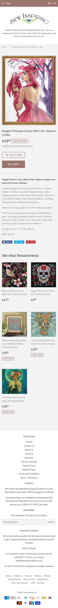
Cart (53, 3)
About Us (29, 450)
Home (4, 47)
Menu (8, 3)
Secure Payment (29, 462)
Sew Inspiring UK (30, 592)
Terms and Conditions (29, 474)
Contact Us (29, 446)
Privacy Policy (29, 466)
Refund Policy (29, 470)
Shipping (6, 146)
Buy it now (13, 164)
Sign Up (51, 522)
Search (29, 442)
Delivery (29, 454)
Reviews (29, 458)
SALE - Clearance (29, 478)
